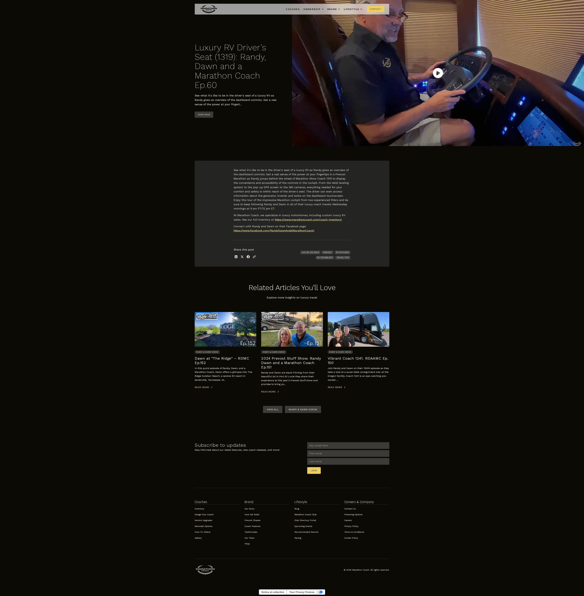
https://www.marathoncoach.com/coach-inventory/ (308, 219)
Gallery (198, 538)
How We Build (252, 514)
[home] (209, 9)
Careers (348, 520)
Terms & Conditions (354, 532)
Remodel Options (203, 526)
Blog (296, 508)
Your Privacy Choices (302, 592)
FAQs (247, 543)
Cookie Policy (351, 538)
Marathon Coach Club (305, 514)
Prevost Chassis (253, 520)
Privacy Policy (351, 526)
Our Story (249, 508)
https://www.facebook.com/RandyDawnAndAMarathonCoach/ (274, 230)
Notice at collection (272, 592)
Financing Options (353, 514)
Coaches (293, 9)
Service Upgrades (203, 520)
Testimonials (251, 532)
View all (273, 409)
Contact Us (350, 508)
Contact (375, 9)
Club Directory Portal (305, 520)
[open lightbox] (438, 73)
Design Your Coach (204, 514)
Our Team (249, 538)
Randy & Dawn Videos (303, 409)
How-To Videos (202, 532)
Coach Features (253, 526)
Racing (297, 538)
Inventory (199, 508)
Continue (204, 114)
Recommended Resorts (306, 532)
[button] (314, 9)
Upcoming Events (303, 526)
